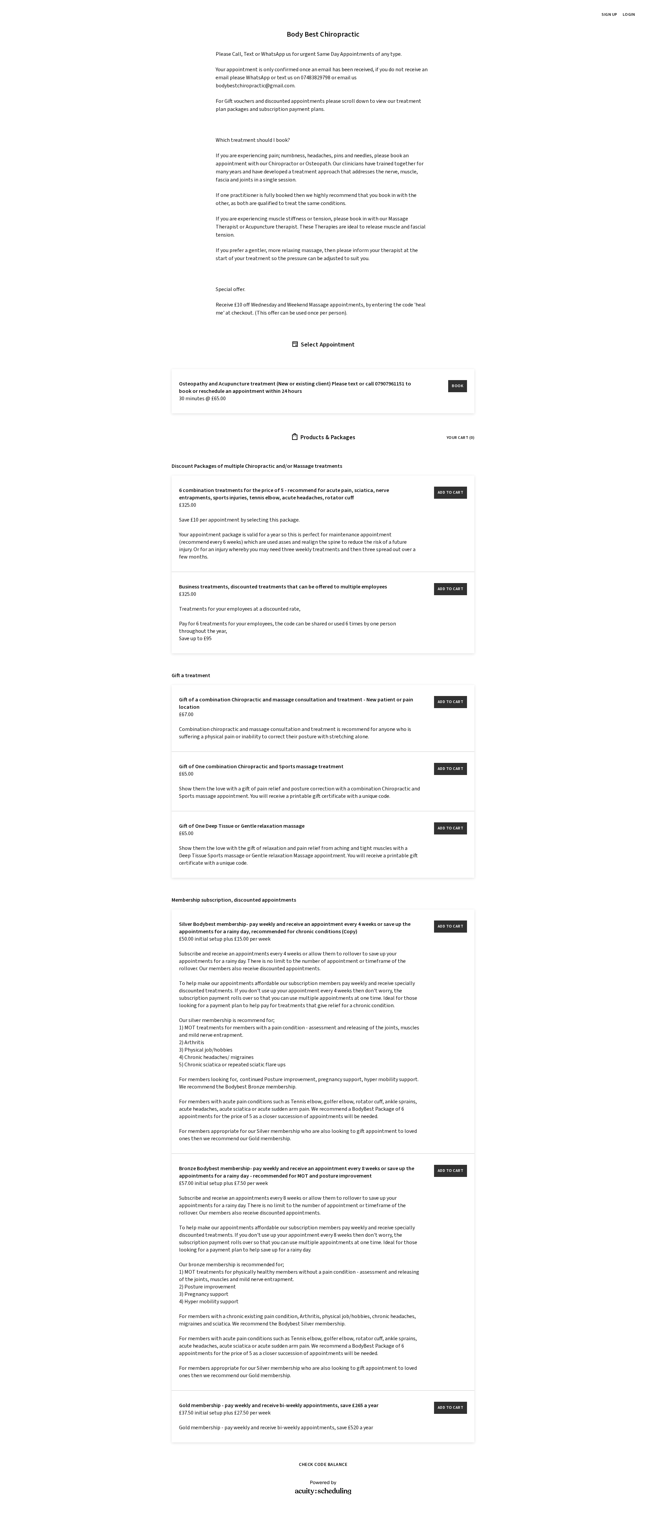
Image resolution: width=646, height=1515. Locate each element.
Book (457, 386)
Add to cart (451, 492)
